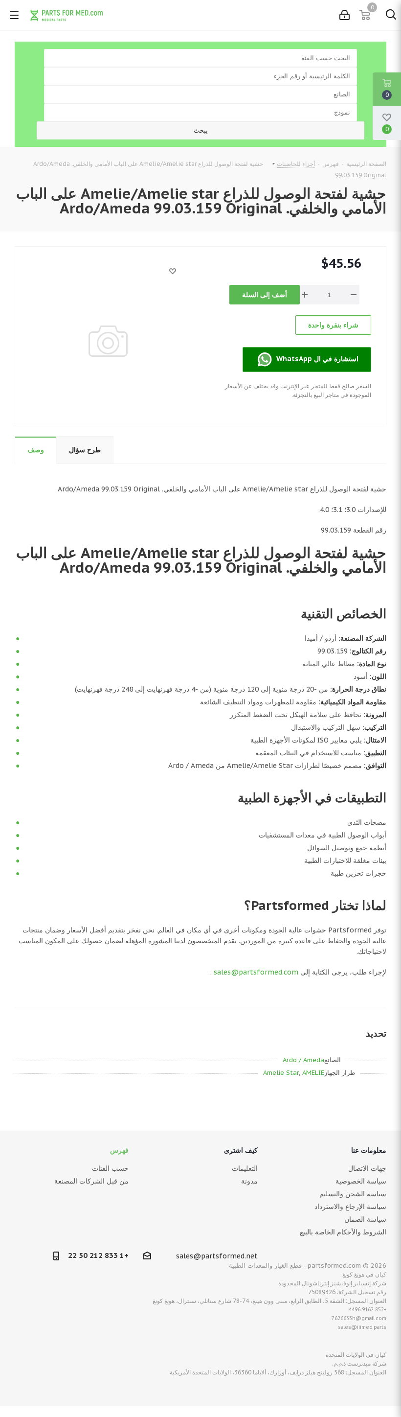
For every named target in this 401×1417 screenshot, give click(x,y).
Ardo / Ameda (303, 1060)
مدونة (249, 1181)
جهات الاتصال (367, 1168)
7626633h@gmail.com (359, 1318)
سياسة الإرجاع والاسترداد (350, 1206)
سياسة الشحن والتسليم (352, 1193)
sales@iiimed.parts (362, 1327)
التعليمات (245, 1168)
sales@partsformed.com (256, 972)
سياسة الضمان (365, 1219)
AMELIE (313, 1073)
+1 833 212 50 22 (98, 1255)
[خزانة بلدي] (344, 15)
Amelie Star (281, 1073)
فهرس (119, 1150)
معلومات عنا (368, 1150)
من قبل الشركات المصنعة (91, 1181)
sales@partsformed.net (217, 1256)
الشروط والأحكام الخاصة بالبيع (343, 1232)
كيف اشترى (241, 1150)
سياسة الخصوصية (360, 1181)
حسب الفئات (110, 1168)
